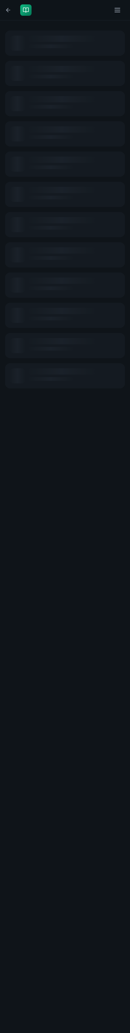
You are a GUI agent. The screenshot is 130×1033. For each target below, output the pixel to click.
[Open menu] (118, 10)
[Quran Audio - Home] (27, 10)
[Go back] (9, 10)
